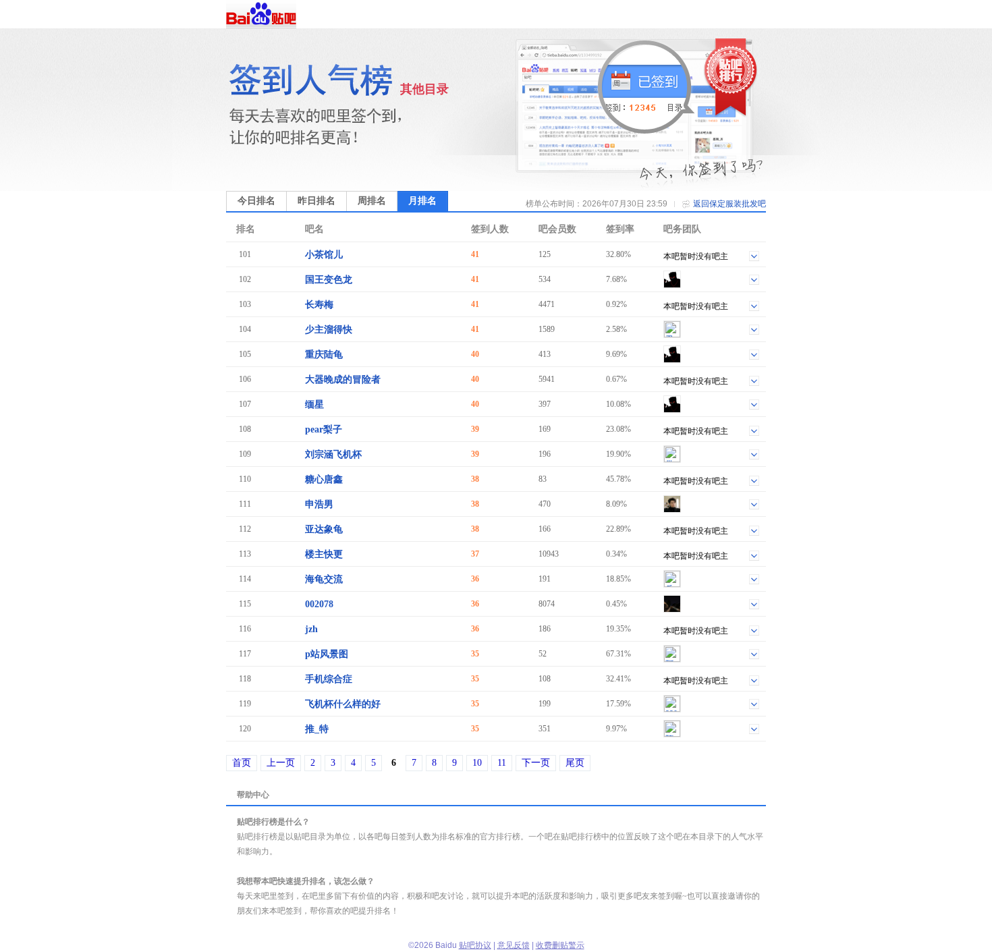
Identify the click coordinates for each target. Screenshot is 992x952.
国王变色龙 (328, 280)
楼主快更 (324, 554)
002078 (319, 604)
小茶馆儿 (324, 255)
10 (477, 763)
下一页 (536, 763)
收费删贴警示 (560, 945)
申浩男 (319, 504)
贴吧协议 (475, 945)
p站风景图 (326, 654)
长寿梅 (319, 305)
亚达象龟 (324, 529)
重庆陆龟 (324, 354)
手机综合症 (328, 679)
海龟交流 (324, 579)
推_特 (317, 729)
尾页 (575, 763)
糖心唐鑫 (324, 479)
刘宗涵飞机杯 (333, 454)
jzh (311, 629)
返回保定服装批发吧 (729, 203)
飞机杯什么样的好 (343, 704)
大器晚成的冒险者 (343, 379)
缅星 (314, 404)
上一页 (281, 763)
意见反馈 (513, 945)
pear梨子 (323, 429)
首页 (241, 763)
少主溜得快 (328, 330)
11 (501, 763)
